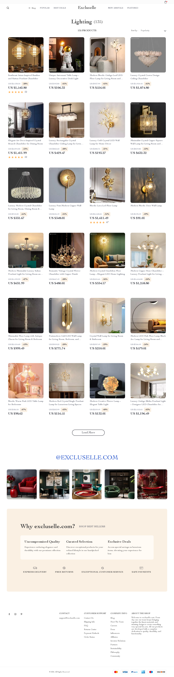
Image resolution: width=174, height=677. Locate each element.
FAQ (86, 626)
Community (115, 656)
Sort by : (134, 31)
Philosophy (115, 652)
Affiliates (114, 637)
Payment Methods (91, 633)
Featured (132, 8)
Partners (114, 645)
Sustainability (116, 649)
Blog (113, 618)
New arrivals (115, 8)
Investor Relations (118, 641)
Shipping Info (89, 622)
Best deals (60, 8)
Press (113, 630)
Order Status (89, 637)
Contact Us (89, 618)
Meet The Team (117, 622)
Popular (45, 8)
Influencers (115, 633)
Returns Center (90, 630)
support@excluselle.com (69, 618)
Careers (114, 626)
